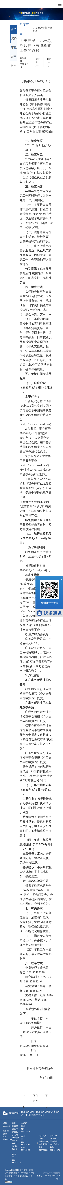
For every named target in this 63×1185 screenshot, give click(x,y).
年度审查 (13, 49)
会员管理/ (42, 27)
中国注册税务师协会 (35, 1114)
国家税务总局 (27, 1111)
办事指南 (13, 58)
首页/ (35, 27)
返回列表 (35, 1096)
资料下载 (14, 40)
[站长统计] (8, 1181)
